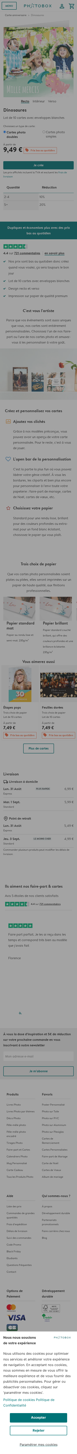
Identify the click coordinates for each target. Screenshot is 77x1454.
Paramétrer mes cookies (38, 1444)
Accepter (38, 1417)
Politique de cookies (19, 1400)
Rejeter (39, 1430)
